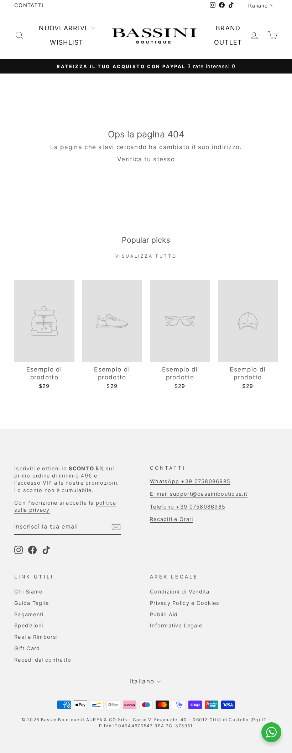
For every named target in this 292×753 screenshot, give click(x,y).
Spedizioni (28, 625)
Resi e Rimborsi (36, 637)
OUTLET (228, 42)
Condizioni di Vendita (180, 591)
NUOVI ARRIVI (64, 28)
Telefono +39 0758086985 (187, 507)
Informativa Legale (176, 625)
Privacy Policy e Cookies (185, 603)
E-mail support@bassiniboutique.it (198, 494)
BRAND (228, 28)
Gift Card (27, 648)
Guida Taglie (31, 603)
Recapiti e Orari (171, 519)
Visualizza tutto (146, 256)
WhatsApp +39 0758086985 (190, 481)
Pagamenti (28, 614)
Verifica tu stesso (146, 159)
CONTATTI (28, 5)
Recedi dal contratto (43, 660)
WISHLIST (66, 42)
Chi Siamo (28, 591)
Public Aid (164, 614)
